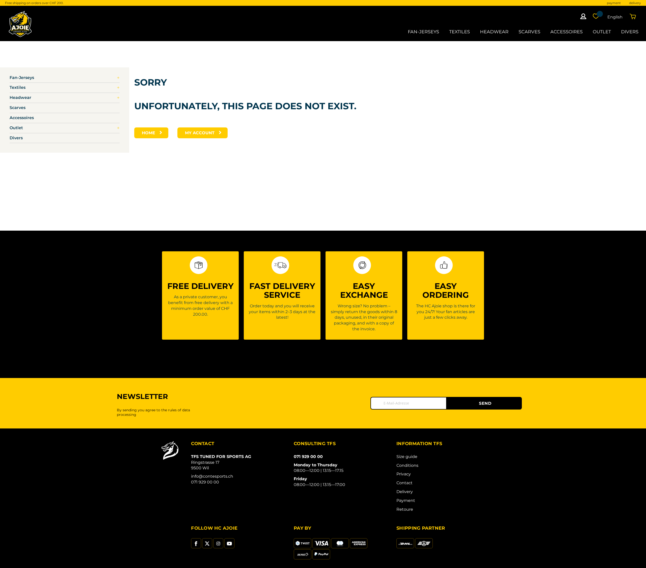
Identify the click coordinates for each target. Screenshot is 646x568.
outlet (602, 31)
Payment (405, 500)
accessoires (566, 31)
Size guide (406, 456)
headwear (494, 31)
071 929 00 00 (205, 482)
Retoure (404, 509)
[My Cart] (634, 16)
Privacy (403, 474)
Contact (404, 482)
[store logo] (20, 23)
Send (485, 403)
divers (629, 31)
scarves (529, 31)
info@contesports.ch (212, 476)
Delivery (404, 491)
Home (148, 132)
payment (614, 3)
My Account (199, 132)
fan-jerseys (423, 31)
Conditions (407, 465)
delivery (635, 3)
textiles (459, 31)
